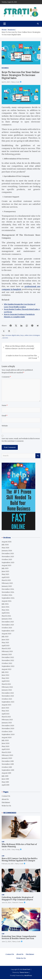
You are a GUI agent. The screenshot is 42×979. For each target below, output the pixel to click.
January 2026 (7, 551)
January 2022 (7, 690)
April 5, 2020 (6, 82)
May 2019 (5, 782)
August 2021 (6, 705)
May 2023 (5, 643)
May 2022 (5, 678)
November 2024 (8, 592)
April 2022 (6, 681)
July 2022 (5, 672)
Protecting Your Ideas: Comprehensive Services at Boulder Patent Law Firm (19, 937)
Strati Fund (26, 969)
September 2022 (8, 666)
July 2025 (5, 568)
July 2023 (5, 637)
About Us (5, 799)
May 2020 (5, 746)
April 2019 (5, 785)
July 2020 (5, 740)
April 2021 (5, 714)
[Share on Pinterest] (32, 325)
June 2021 (5, 708)
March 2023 (6, 648)
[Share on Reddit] (37, 325)
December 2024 (8, 589)
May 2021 (5, 711)
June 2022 (5, 675)
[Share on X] (16, 325)
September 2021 (8, 702)
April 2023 (5, 646)
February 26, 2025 (8, 864)
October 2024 (7, 595)
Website (5, 426)
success (5, 338)
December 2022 (8, 657)
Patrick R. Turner (18, 902)
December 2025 (8, 553)
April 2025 (6, 577)
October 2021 (7, 699)
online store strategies (32, 335)
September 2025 (8, 562)
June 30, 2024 (6, 902)
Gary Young (15, 849)
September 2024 (8, 598)
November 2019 (8, 764)
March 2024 (6, 616)
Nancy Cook (15, 82)
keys (22, 335)
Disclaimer (6, 802)
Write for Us (6, 806)
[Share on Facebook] (11, 325)
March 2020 (6, 752)
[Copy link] (14, 331)
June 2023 (5, 640)
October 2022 (7, 663)
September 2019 (8, 770)
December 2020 (8, 726)
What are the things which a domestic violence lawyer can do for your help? (19, 347)
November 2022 (8, 660)
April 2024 (6, 613)
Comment (6, 377)
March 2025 (6, 580)
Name (5, 405)
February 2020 (7, 755)
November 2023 (8, 625)
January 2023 (7, 654)
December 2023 (8, 622)
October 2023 (7, 628)
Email (4, 416)
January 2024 (7, 619)
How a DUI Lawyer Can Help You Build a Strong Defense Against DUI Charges (19, 859)
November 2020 (8, 728)
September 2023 (8, 631)
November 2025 (8, 557)
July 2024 (5, 604)
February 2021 (7, 720)
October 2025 (7, 559)
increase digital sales (12, 335)
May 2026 (5, 548)
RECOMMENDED (9, 813)
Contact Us (6, 796)
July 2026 (5, 545)
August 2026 (6, 542)
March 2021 (6, 717)
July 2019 (5, 776)
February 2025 (7, 583)
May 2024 (5, 610)
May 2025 (5, 574)
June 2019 (5, 779)
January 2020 (7, 758)
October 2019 (7, 767)
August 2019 (6, 773)
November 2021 (8, 696)
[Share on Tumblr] (4, 331)
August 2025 (6, 565)
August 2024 (6, 601)
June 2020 (5, 743)
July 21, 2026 (6, 849)
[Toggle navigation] (4, 24)
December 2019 (8, 761)
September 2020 (8, 734)
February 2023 (7, 651)
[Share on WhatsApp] (27, 325)
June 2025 (5, 571)
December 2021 (8, 693)
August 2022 (6, 669)
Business (5, 68)
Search (37, 455)
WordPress (28, 975)
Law (3, 841)
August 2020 (6, 737)
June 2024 (5, 607)
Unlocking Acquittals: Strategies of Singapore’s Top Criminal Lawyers (17, 898)
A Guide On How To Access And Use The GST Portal (21, 357)
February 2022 (7, 687)
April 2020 (6, 749)
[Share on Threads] (9, 331)
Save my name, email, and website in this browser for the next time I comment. (21, 440)
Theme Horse (24, 972)
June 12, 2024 (6, 941)
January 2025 (7, 586)
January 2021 (7, 723)
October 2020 (7, 732)
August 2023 (6, 634)
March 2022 (6, 684)
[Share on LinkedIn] (21, 325)
